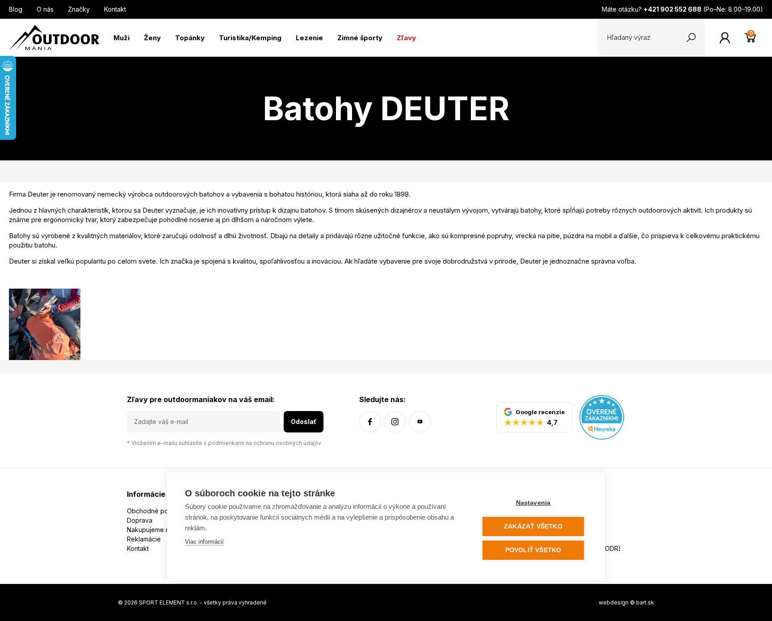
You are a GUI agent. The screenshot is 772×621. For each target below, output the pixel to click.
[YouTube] (420, 421)
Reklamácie (144, 539)
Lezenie (309, 38)
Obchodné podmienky (160, 511)
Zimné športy (359, 38)
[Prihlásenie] (725, 38)
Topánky (190, 38)
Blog (15, 9)
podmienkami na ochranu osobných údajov (264, 443)
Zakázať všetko (533, 526)
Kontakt (115, 9)
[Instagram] (395, 421)
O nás (45, 9)
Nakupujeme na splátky (161, 529)
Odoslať (303, 421)
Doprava (139, 520)
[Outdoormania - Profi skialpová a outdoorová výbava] (54, 37)
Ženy (152, 38)
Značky (79, 9)
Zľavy (406, 38)
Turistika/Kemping (250, 38)
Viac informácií (204, 541)
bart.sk (645, 602)
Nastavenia (533, 502)
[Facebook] (370, 421)
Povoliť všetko (533, 550)
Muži (121, 38)
